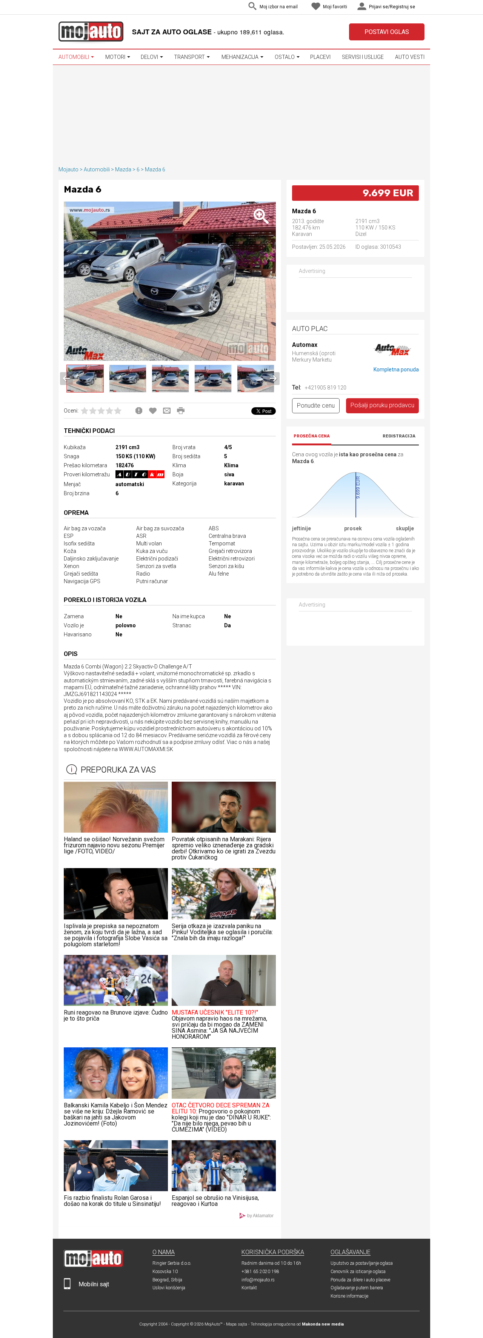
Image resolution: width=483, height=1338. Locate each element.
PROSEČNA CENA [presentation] (312, 436)
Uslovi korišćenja (168, 1287)
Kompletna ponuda (396, 369)
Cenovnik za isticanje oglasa (358, 1271)
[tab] (311, 437)
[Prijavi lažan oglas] (139, 410)
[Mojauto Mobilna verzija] (67, 1287)
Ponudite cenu (316, 405)
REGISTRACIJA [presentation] (399, 436)
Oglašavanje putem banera (357, 1287)
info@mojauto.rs (258, 1280)
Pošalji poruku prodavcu (382, 405)
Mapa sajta (236, 1324)
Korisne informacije (349, 1296)
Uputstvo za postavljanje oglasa (362, 1263)
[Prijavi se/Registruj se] (423, 7)
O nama (163, 1252)
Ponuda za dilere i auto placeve (360, 1280)
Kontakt (249, 1287)
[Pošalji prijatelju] (166, 410)
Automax (304, 345)
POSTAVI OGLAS (387, 31)
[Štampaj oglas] (180, 410)
